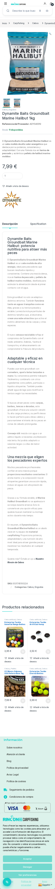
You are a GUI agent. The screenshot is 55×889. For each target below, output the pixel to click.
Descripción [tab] (10, 224)
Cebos (35, 23)
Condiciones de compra (21, 796)
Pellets (13, 669)
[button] (50, 34)
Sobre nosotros (14, 747)
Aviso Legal (12, 774)
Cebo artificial (10, 620)
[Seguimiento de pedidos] (5, 790)
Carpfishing (18, 23)
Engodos (12, 110)
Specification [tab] (38, 224)
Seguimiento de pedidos (21, 789)
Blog (9, 761)
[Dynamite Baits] (12, 199)
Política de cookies (16, 781)
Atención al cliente (16, 754)
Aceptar (27, 858)
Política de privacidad (17, 767)
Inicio (4, 23)
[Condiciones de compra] (5, 797)
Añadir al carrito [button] (22, 651)
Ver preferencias (27, 875)
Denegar (27, 866)
